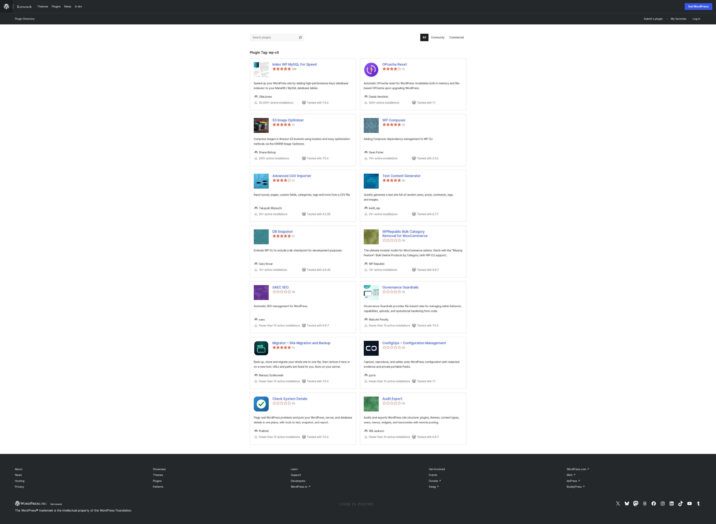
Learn (294, 469)
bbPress (573, 480)
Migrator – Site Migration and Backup (301, 343)
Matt (571, 474)
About (18, 469)
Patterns (158, 486)
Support (296, 474)
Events (433, 474)
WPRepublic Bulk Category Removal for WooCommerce (405, 234)
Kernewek (56, 504)
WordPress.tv (301, 486)
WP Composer (394, 120)
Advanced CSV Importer (291, 176)
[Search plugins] (300, 37)
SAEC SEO (280, 287)
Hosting (19, 480)
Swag (434, 486)
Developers (298, 480)
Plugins (157, 480)
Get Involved (437, 469)
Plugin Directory (25, 18)
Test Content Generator (401, 176)
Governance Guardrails (400, 287)
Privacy (19, 486)
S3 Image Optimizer (288, 120)
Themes (158, 474)
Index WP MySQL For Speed (294, 64)
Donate (435, 480)
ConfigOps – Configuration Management (414, 343)
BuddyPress (576, 486)
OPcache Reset (394, 64)
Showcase (159, 469)
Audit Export (392, 399)
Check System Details (289, 399)
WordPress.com (578, 469)
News (18, 474)
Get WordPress (698, 6)
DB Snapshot (282, 231)
